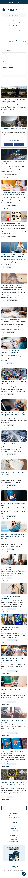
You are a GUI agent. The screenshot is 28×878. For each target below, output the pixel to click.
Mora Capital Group (13, 817)
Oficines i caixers (14, 839)
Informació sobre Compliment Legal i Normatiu (14, 870)
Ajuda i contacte (14, 837)
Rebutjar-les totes (8, 144)
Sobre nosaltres (14, 824)
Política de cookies (7, 136)
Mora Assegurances (13, 815)
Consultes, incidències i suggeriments (14, 841)
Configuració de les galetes (14, 140)
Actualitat (5, 79)
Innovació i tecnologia (8, 67)
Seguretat (14, 874)
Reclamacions (14, 843)
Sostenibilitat (6, 61)
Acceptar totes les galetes (18, 144)
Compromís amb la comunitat (14, 828)
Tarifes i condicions (7, 874)
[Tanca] (25, 130)
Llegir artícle (5, 114)
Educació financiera (8, 56)
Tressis (13, 819)
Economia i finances (8, 50)
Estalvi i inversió (7, 73)
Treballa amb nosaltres (14, 830)
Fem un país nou (14, 832)
